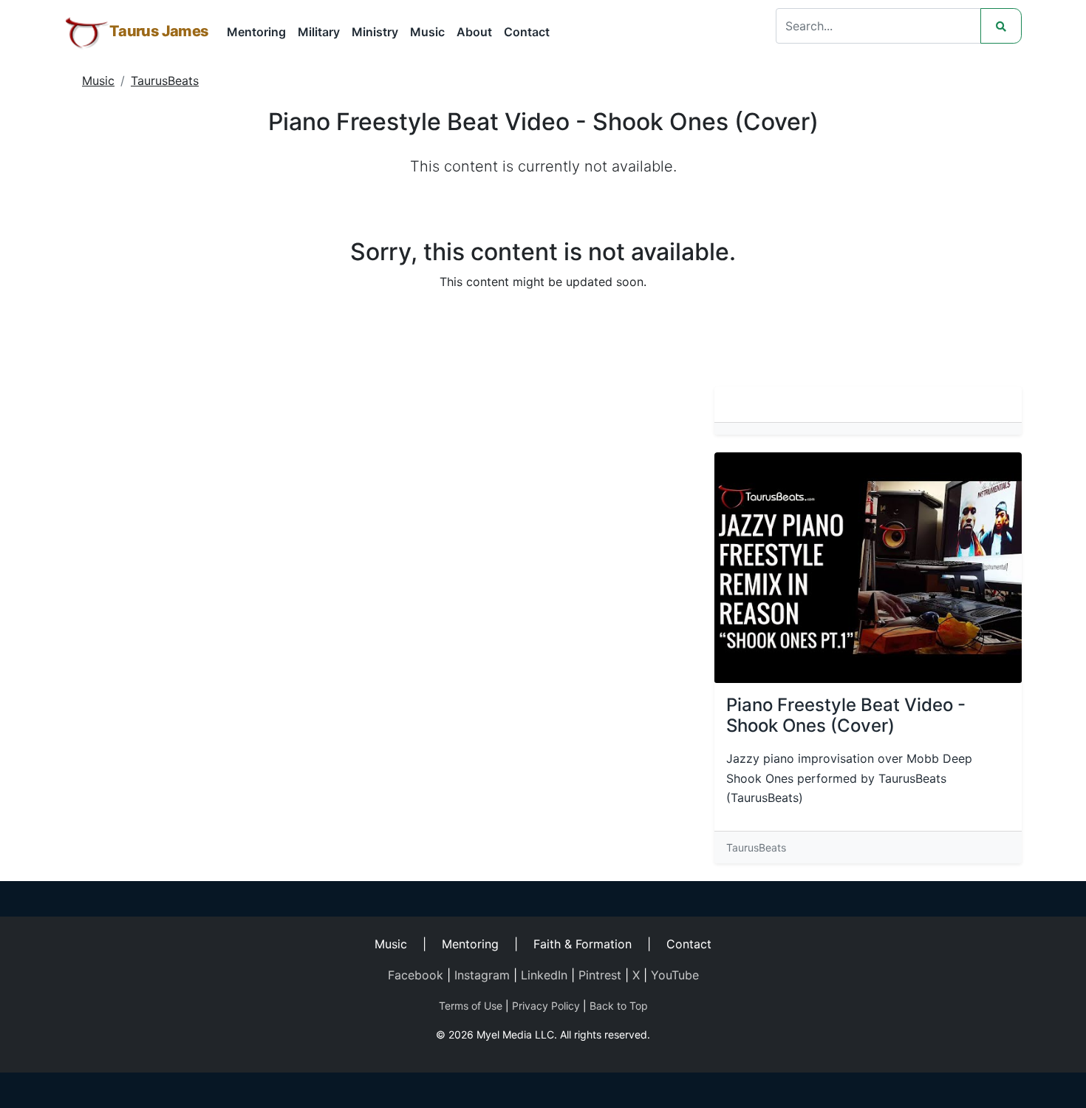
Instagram (482, 975)
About (474, 31)
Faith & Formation (582, 944)
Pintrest (599, 975)
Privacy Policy (546, 1005)
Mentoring (256, 31)
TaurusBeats (165, 80)
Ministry (375, 31)
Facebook (415, 975)
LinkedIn (544, 975)
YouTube (675, 975)
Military (319, 31)
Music (427, 31)
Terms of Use (470, 1005)
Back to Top (619, 1005)
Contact (527, 31)
